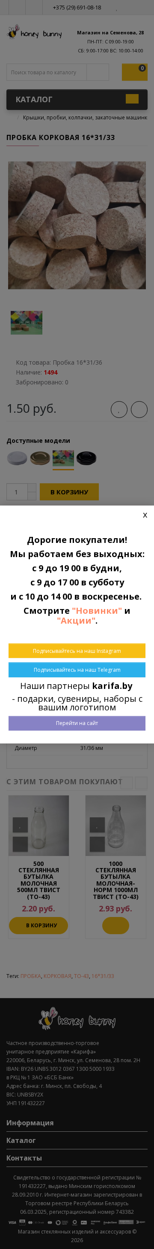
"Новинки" (97, 610)
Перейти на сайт (77, 723)
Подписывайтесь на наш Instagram (77, 651)
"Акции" (76, 620)
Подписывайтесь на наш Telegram (77, 669)
